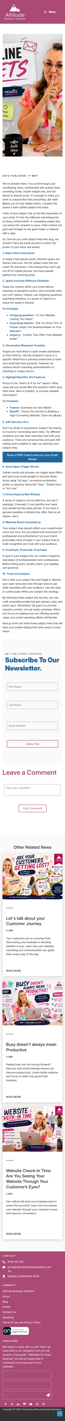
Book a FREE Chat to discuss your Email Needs (32, 453)
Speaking (8, 1317)
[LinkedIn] (18, 1404)
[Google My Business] (24, 1404)
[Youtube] (31, 1404)
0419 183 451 (15, 1261)
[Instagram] (37, 1404)
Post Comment (32, 808)
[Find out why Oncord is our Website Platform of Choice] (16, 1334)
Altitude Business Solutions (18, 1291)
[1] (48, 1395)
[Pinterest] (43, 1404)
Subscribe (32, 744)
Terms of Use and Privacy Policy (22, 1322)
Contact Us (9, 1312)
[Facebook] (5, 1404)
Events (6, 1306)
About (6, 1296)
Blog (5, 1301)
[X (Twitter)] (12, 1404)
